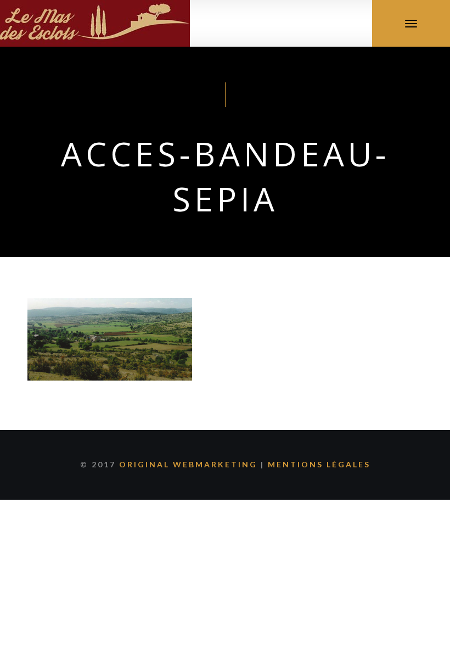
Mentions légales (319, 464)
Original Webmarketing (188, 464)
